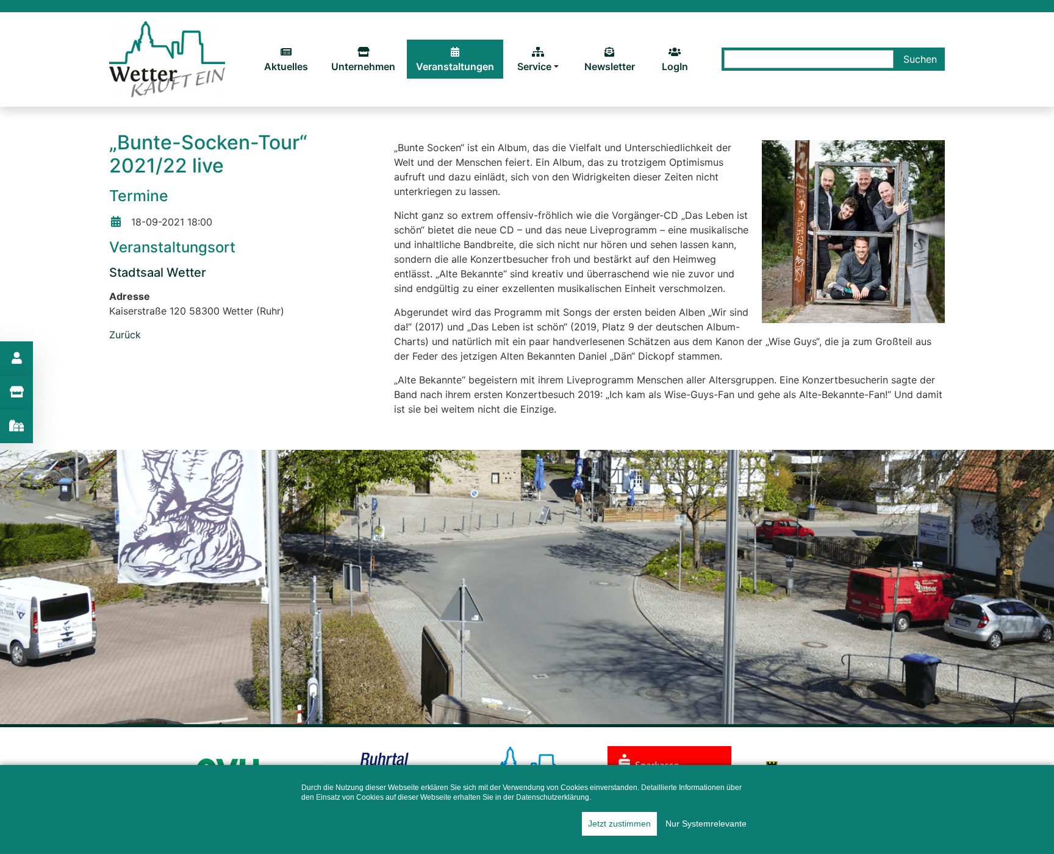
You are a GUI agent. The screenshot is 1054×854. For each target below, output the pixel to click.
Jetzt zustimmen (619, 823)
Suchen (920, 59)
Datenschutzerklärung (552, 797)
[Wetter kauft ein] (167, 58)
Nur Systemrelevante (706, 823)
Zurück (125, 335)
